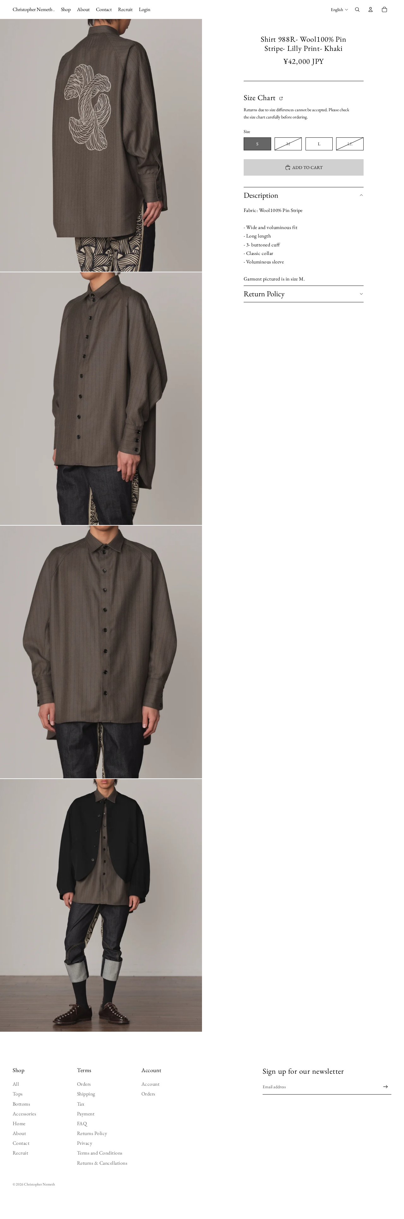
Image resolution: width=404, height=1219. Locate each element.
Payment (85, 1113)
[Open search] (357, 9)
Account (150, 1084)
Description (261, 195)
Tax (80, 1104)
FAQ (82, 1123)
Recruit (20, 1153)
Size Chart (261, 97)
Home (19, 1123)
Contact (21, 1143)
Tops (18, 1093)
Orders (84, 1084)
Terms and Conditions (99, 1153)
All (16, 1084)
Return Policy (264, 294)
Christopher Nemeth (39, 1184)
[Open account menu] (370, 9)
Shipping (86, 1093)
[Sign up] (385, 1087)
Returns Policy (92, 1133)
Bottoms (21, 1104)
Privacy (84, 1143)
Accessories (24, 1113)
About (19, 1133)
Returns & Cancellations (102, 1163)
